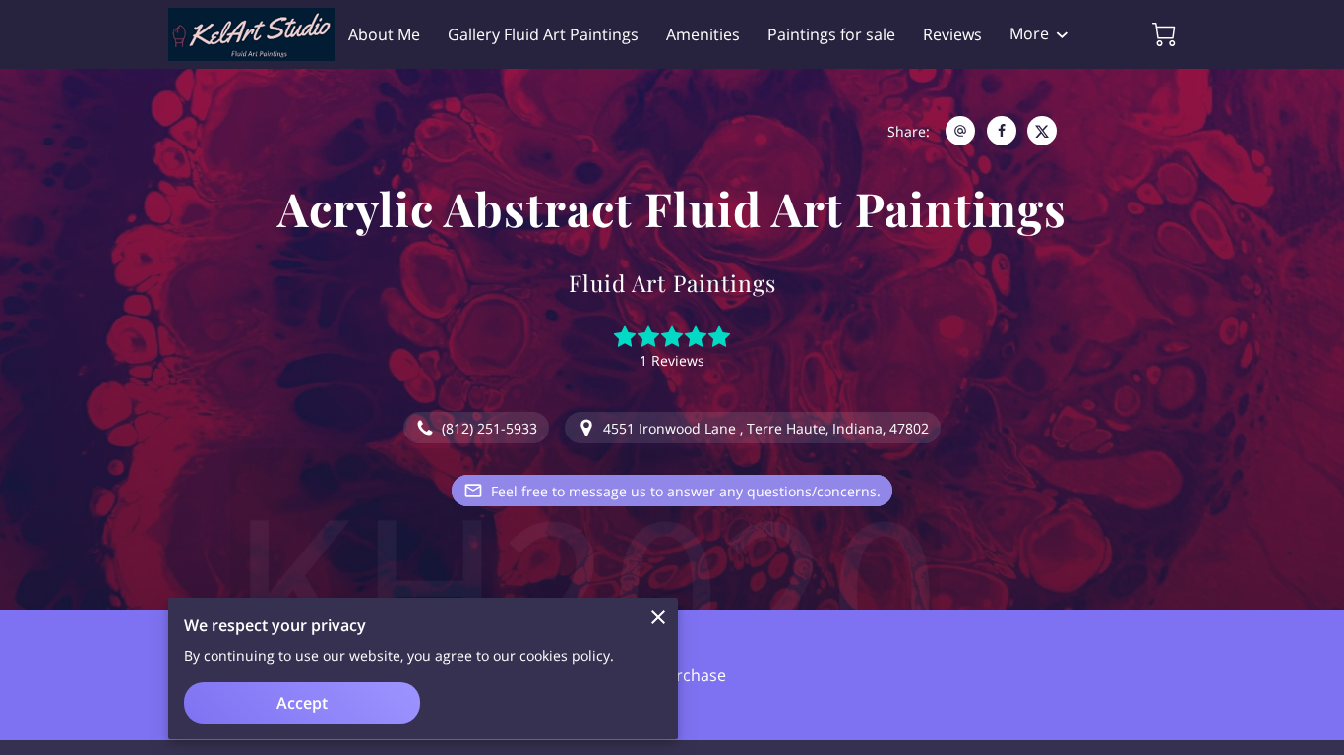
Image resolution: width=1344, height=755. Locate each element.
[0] (1164, 34)
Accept (302, 703)
